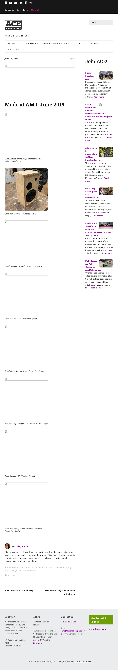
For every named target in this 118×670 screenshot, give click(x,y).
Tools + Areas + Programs (55, 43)
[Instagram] (30, 3)
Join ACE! (96, 61)
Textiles (21, 570)
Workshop (31, 570)
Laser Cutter (38, 567)
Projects (49, 567)
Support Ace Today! (98, 619)
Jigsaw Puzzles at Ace (90, 76)
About (93, 43)
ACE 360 (12, 575)
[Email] (15, 3)
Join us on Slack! (68, 621)
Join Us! (10, 43)
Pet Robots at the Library (20, 590)
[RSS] (21, 3)
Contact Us (9, 10)
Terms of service (83, 661)
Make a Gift (36, 10)
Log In (25, 10)
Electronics (25, 567)
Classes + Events (28, 43)
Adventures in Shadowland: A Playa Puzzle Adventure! (94, 154)
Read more (99, 97)
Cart (18, 10)
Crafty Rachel (21, 546)
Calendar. (37, 643)
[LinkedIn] (26, 3)
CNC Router (12, 567)
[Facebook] (6, 3)
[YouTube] (10, 3)
